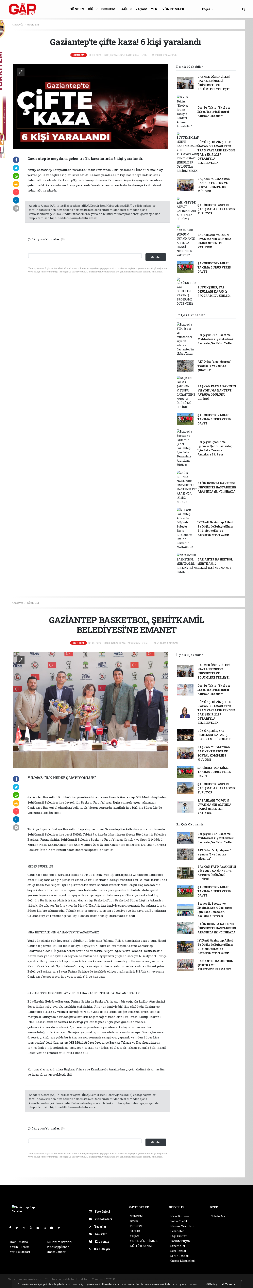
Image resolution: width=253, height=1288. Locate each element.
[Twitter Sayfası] (18, 1228)
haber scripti (164, 1279)
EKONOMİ (108, 9)
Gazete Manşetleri (182, 1261)
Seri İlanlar (178, 1251)
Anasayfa (18, 24)
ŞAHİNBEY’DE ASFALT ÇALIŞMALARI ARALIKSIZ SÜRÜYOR (216, 209)
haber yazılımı (126, 1279)
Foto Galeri (102, 1211)
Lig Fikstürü (178, 1236)
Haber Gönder (56, 1252)
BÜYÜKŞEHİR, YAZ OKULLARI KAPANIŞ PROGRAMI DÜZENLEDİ (213, 291)
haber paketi (146, 1279)
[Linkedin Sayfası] (39, 1228)
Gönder (155, 257)
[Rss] (46, 1228)
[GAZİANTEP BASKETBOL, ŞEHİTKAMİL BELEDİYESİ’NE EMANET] (90, 710)
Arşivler (100, 1234)
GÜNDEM (77, 9)
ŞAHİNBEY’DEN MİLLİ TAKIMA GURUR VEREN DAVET (214, 267)
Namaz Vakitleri (182, 1226)
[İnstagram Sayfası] (25, 1228)
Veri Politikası (20, 1252)
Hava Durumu (179, 1216)
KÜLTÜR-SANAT (141, 1246)
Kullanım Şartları (59, 1242)
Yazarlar (99, 1226)
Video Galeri (103, 1219)
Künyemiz (101, 1241)
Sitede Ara (218, 1216)
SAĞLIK (126, 9)
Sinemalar (177, 1246)
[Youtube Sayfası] (32, 1228)
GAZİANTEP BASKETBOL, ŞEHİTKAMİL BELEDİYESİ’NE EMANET (215, 564)
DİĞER (92, 9)
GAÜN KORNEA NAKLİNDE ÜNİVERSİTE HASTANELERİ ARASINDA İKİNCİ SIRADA (216, 487)
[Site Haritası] (53, 1228)
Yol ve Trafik (179, 1221)
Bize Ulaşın (101, 1249)
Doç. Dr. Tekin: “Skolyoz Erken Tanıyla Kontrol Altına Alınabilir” (213, 112)
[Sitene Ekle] (60, 1228)
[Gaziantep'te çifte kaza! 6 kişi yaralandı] (90, 106)
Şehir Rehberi (180, 1256)
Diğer (206, 9)
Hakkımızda (19, 1242)
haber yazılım (183, 1279)
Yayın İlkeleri (19, 1247)
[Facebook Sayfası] (11, 1228)
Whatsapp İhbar (58, 1247)
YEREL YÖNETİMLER (167, 9)
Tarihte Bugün (180, 1241)
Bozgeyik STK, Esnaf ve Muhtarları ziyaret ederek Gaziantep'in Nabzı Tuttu (215, 339)
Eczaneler (177, 1231)
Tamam (229, 1284)
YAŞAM (141, 9)
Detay (213, 1284)
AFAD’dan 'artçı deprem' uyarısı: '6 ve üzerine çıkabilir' (214, 366)
